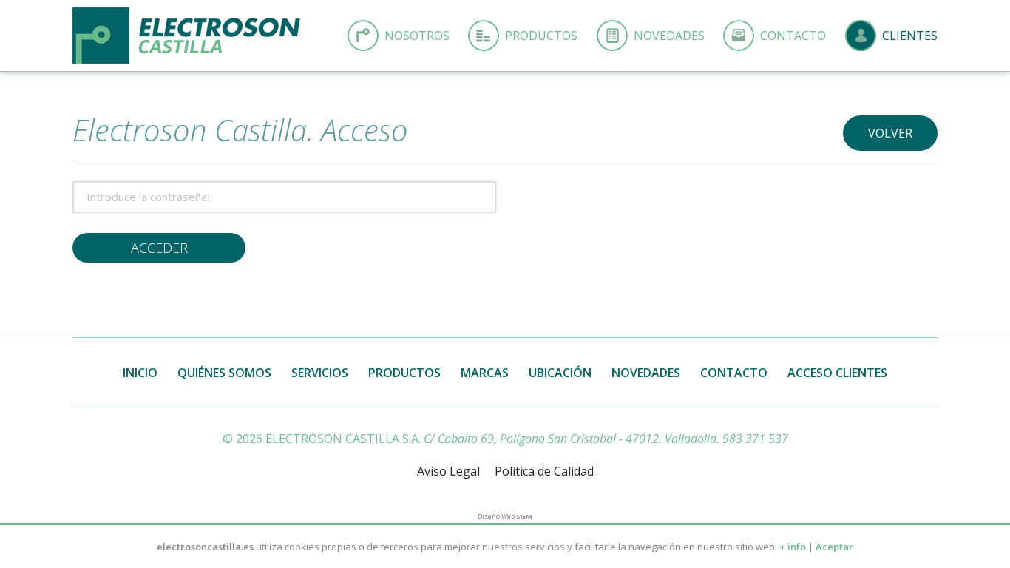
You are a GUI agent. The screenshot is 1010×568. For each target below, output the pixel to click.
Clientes (910, 35)
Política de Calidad (544, 471)
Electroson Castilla (186, 35)
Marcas (485, 373)
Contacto (793, 35)
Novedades (669, 35)
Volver (890, 133)
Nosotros (417, 35)
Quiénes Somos (224, 373)
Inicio (140, 373)
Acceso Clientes (837, 373)
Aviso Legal (448, 471)
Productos (541, 35)
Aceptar (834, 546)
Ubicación (560, 373)
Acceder (159, 248)
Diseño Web (505, 516)
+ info (792, 546)
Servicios (319, 373)
